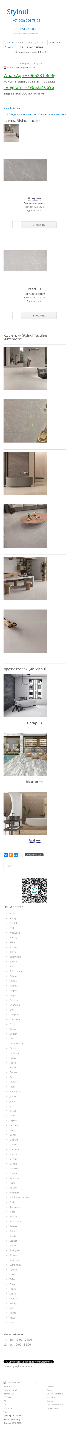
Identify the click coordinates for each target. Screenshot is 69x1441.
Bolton (13, 966)
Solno (13, 1245)
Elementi (14, 1053)
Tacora (13, 1269)
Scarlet (13, 1240)
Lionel (13, 1134)
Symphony (15, 1264)
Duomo (13, 1048)
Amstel (13, 923)
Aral (32, 840)
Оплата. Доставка (36, 42)
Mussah (14, 1173)
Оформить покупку (31, 63)
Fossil (13, 1086)
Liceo (12, 1130)
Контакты (54, 42)
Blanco (13, 961)
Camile (13, 980)
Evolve (13, 1057)
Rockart (14, 1216)
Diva (12, 1038)
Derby (32, 723)
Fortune (14, 1081)
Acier (12, 913)
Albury (13, 918)
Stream (13, 1255)
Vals (12, 1308)
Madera (14, 1139)
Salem (13, 1231)
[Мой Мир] (16, 855)
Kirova (13, 1110)
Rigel (12, 1211)
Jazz (12, 1106)
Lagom (13, 1120)
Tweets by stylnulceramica (18, 1366)
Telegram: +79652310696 (29, 87)
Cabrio (13, 976)
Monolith (14, 1168)
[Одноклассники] (11, 855)
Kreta (12, 1115)
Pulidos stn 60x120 (19, 1197)
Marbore (14, 1149)
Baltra (13, 951)
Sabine (13, 1226)
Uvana (13, 1298)
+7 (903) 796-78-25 (26, 20)
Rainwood (15, 1207)
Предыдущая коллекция (22, 114)
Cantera (14, 985)
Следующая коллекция (51, 114)
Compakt (14, 1014)
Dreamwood (16, 1043)
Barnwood (15, 956)
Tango (13, 1284)
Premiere (14, 1192)
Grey (32, 198)
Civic (12, 1009)
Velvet (13, 1317)
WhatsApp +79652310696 (29, 75)
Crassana (15, 1019)
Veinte (13, 1312)
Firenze (14, 1072)
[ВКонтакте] (6, 855)
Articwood (15, 932)
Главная (9, 42)
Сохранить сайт (34, 854)
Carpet (13, 990)
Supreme (14, 1260)
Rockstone (15, 1221)
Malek (13, 1144)
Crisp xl (13, 1024)
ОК (5, 1404)
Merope (14, 1158)
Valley (13, 1303)
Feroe (13, 1067)
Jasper (13, 1101)
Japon (13, 1096)
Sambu (13, 1236)
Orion (13, 1182)
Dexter (13, 1033)
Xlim (12, 1322)
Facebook (8, 1408)
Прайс (19, 42)
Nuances (14, 1178)
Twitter (7, 1412)
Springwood (16, 1250)
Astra (12, 942)
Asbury (13, 937)
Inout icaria (15, 1091)
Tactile (13, 1274)
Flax (12, 1077)
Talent (13, 1279)
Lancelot (14, 1125)
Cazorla (14, 1000)
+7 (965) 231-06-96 (26, 29)
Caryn (13, 995)
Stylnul (7, 108)
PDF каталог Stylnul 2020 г (21, 67)
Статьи (9, 47)
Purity (13, 1202)
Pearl (32, 289)
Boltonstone (16, 971)
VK (5, 1401)
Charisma (15, 1004)
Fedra (13, 1062)
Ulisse (13, 1293)
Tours (13, 1288)
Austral (13, 947)
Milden (13, 1163)
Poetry (13, 1187)
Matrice (32, 781)
